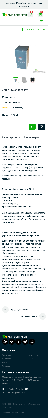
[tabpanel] (24, 221)
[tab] (11, 137)
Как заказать (8, 362)
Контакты (30, 359)
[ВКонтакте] (12, 342)
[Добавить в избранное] (41, 127)
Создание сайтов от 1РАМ (13, 412)
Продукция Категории (35, 29)
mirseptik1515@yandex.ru (13, 392)
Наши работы (32, 355)
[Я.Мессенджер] (5, 342)
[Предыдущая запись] (6, 309)
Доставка (6, 359)
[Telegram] (25, 342)
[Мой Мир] (32, 342)
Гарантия (6, 366)
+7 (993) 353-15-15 (14, 389)
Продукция (7, 355)
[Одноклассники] (18, 342)
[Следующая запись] (41, 316)
